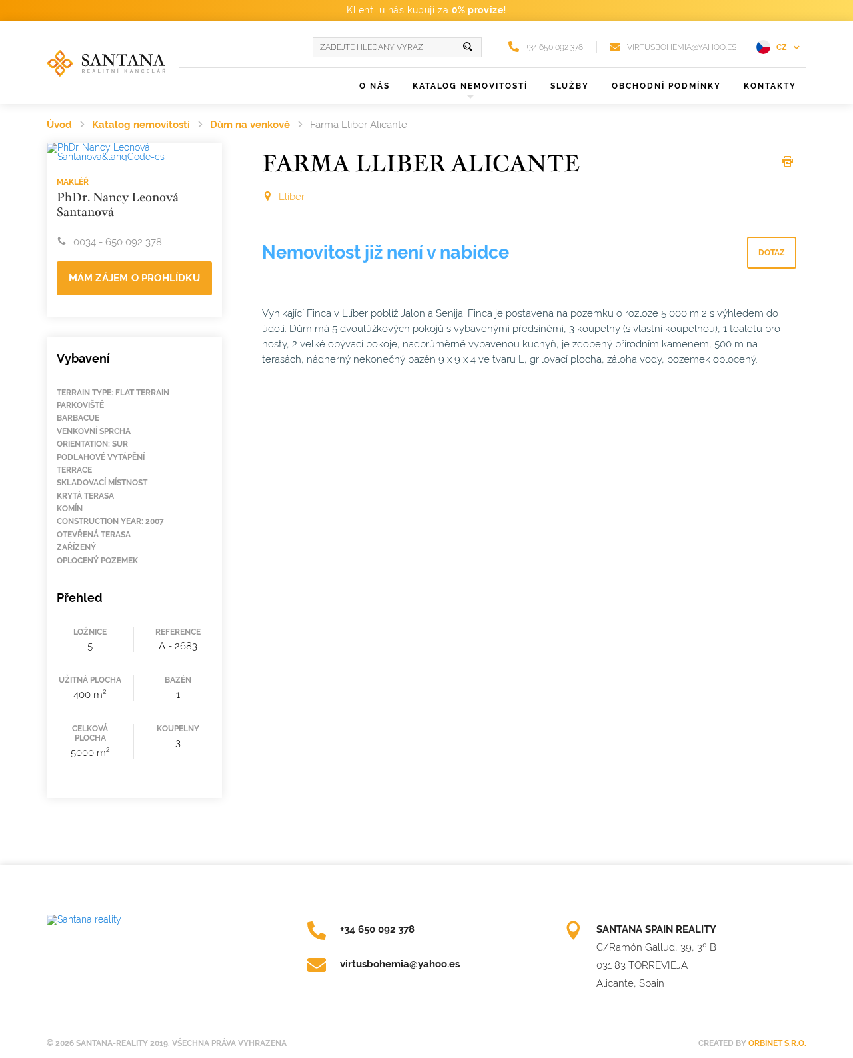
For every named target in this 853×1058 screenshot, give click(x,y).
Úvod (59, 125)
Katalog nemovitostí (141, 125)
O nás (374, 86)
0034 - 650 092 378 (117, 242)
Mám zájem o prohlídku (134, 278)
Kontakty (770, 86)
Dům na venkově (250, 125)
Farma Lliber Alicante (358, 125)
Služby (569, 86)
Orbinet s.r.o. (777, 1043)
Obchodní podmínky (666, 86)
